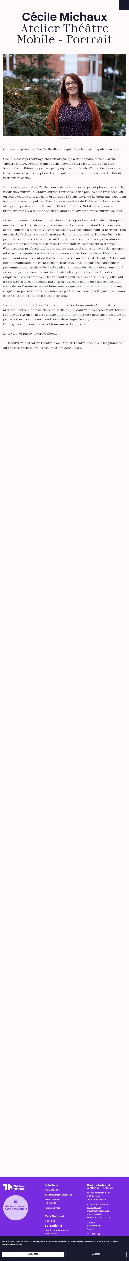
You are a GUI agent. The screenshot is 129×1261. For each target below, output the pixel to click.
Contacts (91, 1223)
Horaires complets (53, 1208)
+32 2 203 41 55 (94, 1208)
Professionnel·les (94, 1226)
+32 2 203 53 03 (52, 1190)
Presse (90, 1229)
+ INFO (77, 347)
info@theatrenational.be (98, 1211)
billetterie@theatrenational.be (58, 1195)
